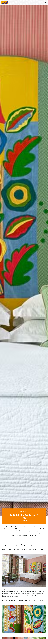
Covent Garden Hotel (7, 544)
